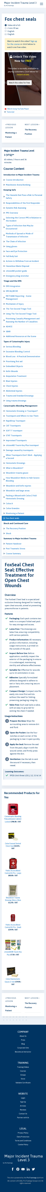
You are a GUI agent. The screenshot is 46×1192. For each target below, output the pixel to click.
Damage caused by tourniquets (19, 450)
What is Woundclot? (14, 468)
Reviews (23, 1110)
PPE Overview (12, 213)
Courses (23, 1071)
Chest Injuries (12, 386)
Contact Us (23, 1114)
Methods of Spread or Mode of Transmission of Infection (19, 235)
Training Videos (23, 1067)
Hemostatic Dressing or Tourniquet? (22, 411)
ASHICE (9, 326)
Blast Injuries (11, 381)
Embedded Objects (14, 366)
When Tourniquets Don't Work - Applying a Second (24, 456)
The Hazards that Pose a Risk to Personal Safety (24, 196)
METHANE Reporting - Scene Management (18, 297)
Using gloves (11, 246)
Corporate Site (23, 1048)
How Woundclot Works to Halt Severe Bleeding (23, 479)
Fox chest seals (12, 518)
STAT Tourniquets (14, 435)
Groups (23, 1075)
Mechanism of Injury (15, 304)
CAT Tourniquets (13, 425)
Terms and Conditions (23, 1141)
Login (23, 1098)
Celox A (9, 503)
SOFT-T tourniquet (14, 430)
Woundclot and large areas (17, 490)
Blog (23, 1044)
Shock (8, 533)
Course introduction (14, 180)
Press (23, 1040)
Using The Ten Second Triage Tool (21, 314)
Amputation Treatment (16, 376)
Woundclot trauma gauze (17, 473)
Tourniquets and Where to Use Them (22, 416)
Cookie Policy (23, 1145)
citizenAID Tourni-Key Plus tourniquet (22, 445)
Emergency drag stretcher (17, 276)
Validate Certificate (23, 1083)
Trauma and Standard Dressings (19, 396)
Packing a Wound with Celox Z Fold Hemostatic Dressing (21, 497)
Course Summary (13, 553)
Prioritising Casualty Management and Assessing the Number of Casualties (23, 320)
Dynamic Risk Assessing (16, 208)
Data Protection (23, 1137)
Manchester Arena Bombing (18, 185)
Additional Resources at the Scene (21, 336)
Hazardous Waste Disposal (17, 266)
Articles (23, 1106)
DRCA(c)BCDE (12, 291)
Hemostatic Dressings (15, 463)
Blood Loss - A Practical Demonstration (23, 356)
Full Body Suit (12, 256)
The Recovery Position (16, 528)
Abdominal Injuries (14, 391)
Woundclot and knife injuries (18, 486)
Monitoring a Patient (15, 513)
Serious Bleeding (13, 346)
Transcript (10, 112)
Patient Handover (13, 544)
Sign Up (23, 1102)
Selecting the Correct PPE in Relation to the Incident (23, 219)
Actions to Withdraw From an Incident (22, 261)
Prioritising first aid (14, 361)
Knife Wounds (12, 371)
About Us (23, 1036)
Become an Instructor (23, 1052)
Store (23, 1079)
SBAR (8, 331)
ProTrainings (31, 1178)
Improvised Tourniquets (16, 440)
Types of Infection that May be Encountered (19, 227)
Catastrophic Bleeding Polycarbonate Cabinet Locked (12, 819)
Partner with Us (23, 1118)
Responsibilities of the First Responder (23, 203)
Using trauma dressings (16, 401)
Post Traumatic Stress (15, 548)
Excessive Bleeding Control (18, 351)
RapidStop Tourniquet (15, 421)
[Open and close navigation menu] (41, 4)
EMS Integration (13, 286)
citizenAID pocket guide (16, 271)
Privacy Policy (23, 1133)
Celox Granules (12, 508)
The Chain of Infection (16, 241)
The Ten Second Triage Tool (18, 309)
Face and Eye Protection (16, 251)
